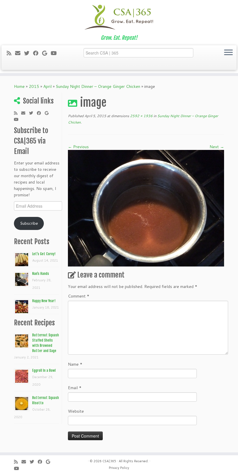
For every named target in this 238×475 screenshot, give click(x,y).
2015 (34, 86)
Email (75, 388)
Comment (78, 296)
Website (76, 411)
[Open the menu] (228, 52)
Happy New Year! (43, 301)
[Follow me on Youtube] (55, 53)
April (47, 86)
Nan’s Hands (40, 273)
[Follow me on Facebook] (37, 53)
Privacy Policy (119, 467)
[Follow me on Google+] (46, 53)
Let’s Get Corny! (43, 254)
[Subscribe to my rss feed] (11, 53)
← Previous (78, 147)
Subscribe (29, 223)
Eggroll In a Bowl (44, 370)
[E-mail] (19, 53)
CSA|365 (109, 461)
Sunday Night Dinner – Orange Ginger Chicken (98, 86)
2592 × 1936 (141, 115)
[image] (146, 208)
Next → (217, 147)
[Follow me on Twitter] (28, 53)
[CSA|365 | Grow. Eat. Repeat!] (119, 17)
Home (19, 86)
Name (75, 364)
